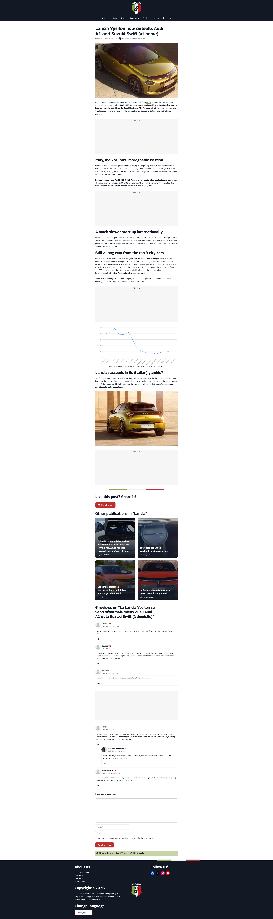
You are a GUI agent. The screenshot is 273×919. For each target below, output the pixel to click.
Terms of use (80, 881)
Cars (115, 18)
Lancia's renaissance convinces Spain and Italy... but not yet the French (112, 590)
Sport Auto (134, 18)
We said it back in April (104, 166)
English (83, 913)
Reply (98, 639)
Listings (156, 18)
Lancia (148, 102)
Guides (145, 18)
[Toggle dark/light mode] (164, 18)
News (104, 18)
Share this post (107, 505)
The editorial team (82, 873)
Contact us (79, 878)
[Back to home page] (136, 8)
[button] (171, 18)
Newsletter (79, 875)
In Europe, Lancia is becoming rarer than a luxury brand (155, 592)
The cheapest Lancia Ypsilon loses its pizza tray (154, 549)
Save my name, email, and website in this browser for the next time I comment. (129, 838)
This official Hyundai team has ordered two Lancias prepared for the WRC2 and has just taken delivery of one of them (113, 546)
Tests (123, 18)
